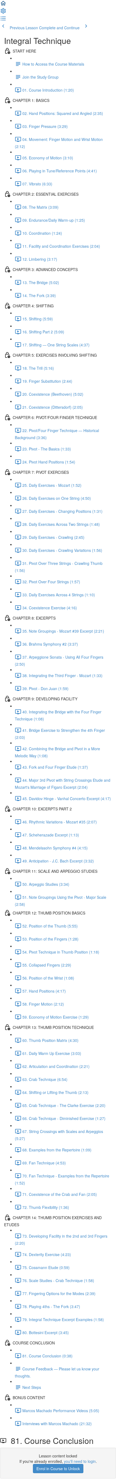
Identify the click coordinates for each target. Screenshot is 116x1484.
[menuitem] (3, 12)
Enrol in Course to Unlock (58, 1468)
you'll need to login (80, 1461)
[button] (3, 5)
